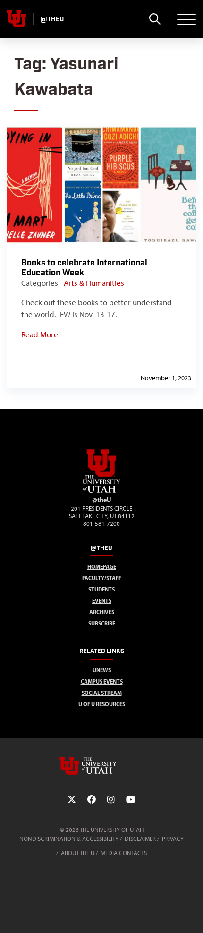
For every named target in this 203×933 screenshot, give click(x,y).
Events (101, 600)
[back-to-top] (191, 914)
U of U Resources (101, 704)
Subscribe (101, 623)
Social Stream (102, 692)
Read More (39, 334)
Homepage (101, 566)
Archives (101, 612)
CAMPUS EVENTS (102, 681)
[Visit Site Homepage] (101, 491)
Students (101, 589)
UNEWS (102, 670)
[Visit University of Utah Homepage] (16, 19)
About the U (77, 852)
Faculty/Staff (101, 578)
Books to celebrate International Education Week (84, 267)
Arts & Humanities (94, 283)
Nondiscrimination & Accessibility (68, 838)
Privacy (173, 838)
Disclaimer (140, 838)
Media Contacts (124, 852)
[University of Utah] (101, 766)
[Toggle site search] (154, 19)
